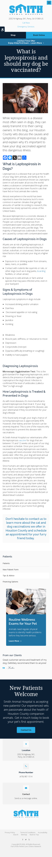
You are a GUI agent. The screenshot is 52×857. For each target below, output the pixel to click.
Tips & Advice (8, 575)
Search (15, 835)
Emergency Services (26, 26)
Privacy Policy (10, 832)
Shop (13, 35)
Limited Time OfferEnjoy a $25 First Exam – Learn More (25, 42)
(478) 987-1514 (26, 22)
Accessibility (42, 832)
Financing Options (10, 581)
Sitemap (24, 835)
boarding (41, 271)
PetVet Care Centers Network (30, 846)
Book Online (39, 35)
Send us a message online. (26, 798)
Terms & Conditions (27, 832)
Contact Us (26, 730)
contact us (36, 519)
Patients (6, 563)
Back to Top (34, 835)
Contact (26, 794)
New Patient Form (11, 569)
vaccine (22, 440)
